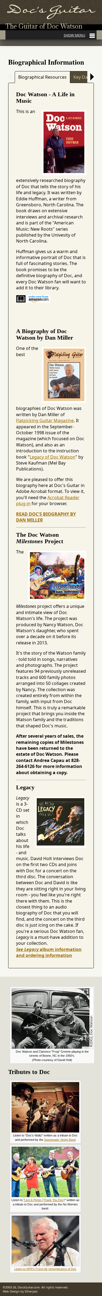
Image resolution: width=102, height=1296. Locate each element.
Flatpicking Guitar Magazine (45, 420)
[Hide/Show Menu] (79, 35)
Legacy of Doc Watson (52, 457)
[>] (90, 76)
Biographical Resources (42, 77)
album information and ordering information (49, 952)
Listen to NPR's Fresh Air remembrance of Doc (45, 1269)
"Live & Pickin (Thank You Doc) (44, 1200)
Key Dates (83, 77)
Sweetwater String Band (60, 1139)
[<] (11, 76)
